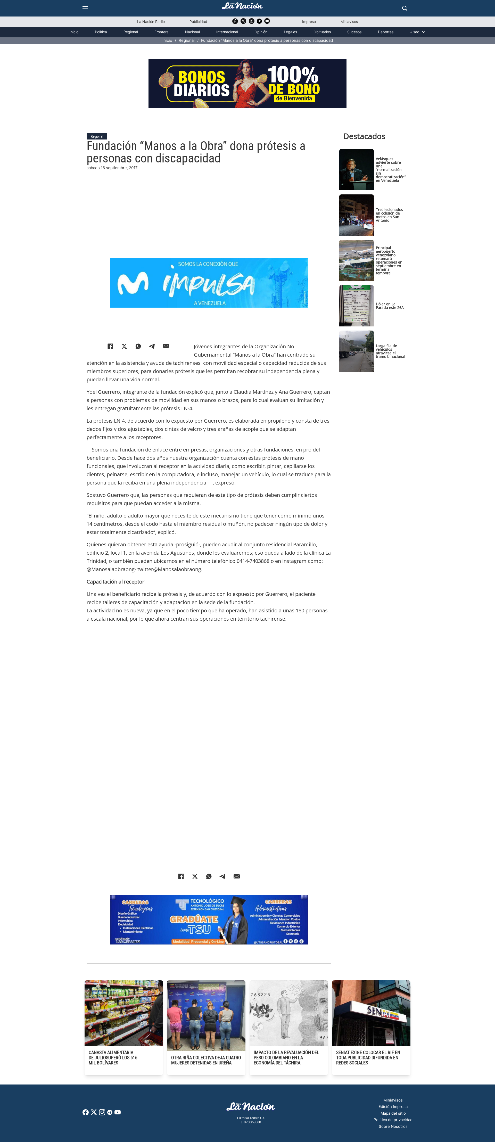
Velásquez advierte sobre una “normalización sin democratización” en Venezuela (391, 169)
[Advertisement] (209, 207)
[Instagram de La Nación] (252, 23)
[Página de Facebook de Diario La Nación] (85, 1113)
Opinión (260, 32)
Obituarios (322, 32)
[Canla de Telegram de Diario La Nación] (109, 1113)
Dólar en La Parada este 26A (390, 305)
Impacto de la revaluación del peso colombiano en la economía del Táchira (286, 1057)
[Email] (166, 346)
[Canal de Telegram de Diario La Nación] (259, 22)
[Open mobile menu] (85, 8)
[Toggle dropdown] (423, 32)
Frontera (161, 32)
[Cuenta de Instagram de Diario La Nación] (102, 1114)
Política (101, 32)
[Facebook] (110, 346)
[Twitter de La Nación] (243, 23)
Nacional (192, 32)
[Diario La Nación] (242, 7)
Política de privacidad (393, 1119)
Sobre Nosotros (393, 1126)
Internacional (227, 32)
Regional (130, 32)
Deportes (385, 32)
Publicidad (198, 21)
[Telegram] (152, 346)
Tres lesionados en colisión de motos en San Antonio (389, 215)
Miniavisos (349, 21)
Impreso (309, 21)
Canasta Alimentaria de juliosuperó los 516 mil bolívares (113, 1057)
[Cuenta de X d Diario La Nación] (94, 1114)
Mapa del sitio (393, 1113)
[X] (124, 346)
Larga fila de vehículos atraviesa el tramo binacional (390, 351)
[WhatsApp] (138, 346)
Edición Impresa (393, 1106)
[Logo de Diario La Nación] (251, 1108)
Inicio (74, 32)
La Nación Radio (151, 21)
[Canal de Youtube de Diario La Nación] (267, 23)
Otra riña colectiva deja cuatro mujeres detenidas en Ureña (206, 1060)
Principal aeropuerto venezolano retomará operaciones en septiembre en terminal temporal (389, 260)
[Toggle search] (404, 8)
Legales (290, 32)
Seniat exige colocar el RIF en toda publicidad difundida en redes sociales (368, 1057)
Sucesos (354, 32)
